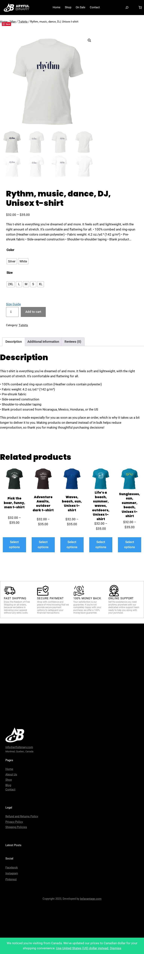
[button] (89, 40)
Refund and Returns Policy (21, 816)
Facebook (11, 867)
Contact (10, 789)
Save (8, 24)
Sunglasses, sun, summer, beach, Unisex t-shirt (129, 505)
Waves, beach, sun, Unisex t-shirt (72, 503)
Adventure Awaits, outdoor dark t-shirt (43, 503)
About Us (11, 774)
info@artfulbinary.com (19, 747)
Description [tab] (13, 341)
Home (9, 769)
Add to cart (33, 312)
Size (10, 272)
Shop (8, 779)
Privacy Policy (14, 822)
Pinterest (11, 879)
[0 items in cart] (140, 7)
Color (10, 250)
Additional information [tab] (43, 341)
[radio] (12, 261)
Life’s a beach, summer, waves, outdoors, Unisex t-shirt (101, 505)
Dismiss (115, 948)
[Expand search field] (127, 7)
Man (13, 21)
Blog (8, 785)
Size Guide (13, 304)
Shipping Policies (16, 827)
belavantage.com (90, 898)
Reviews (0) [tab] (72, 341)
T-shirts (23, 21)
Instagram (11, 873)
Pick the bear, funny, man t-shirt (14, 502)
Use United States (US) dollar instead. (82, 948)
